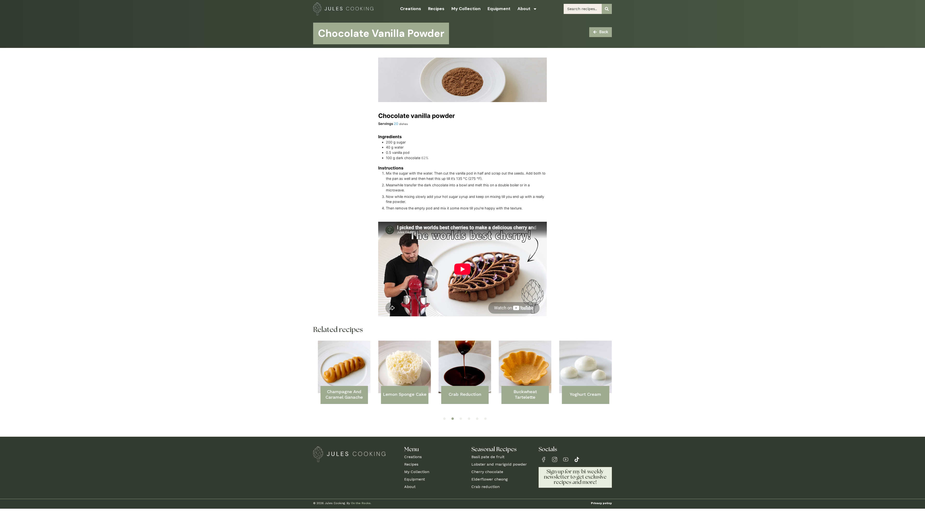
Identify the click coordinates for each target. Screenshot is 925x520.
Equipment (499, 9)
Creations (410, 9)
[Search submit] (607, 9)
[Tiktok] (577, 459)
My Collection (466, 9)
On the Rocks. (361, 503)
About (523, 9)
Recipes (436, 9)
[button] (444, 418)
